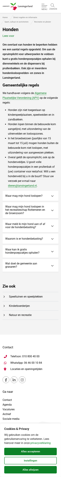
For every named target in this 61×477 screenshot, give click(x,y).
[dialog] (30, 450)
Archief (7, 414)
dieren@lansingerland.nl (22, 185)
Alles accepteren (30, 451)
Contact (7, 400)
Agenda (7, 404)
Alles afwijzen (30, 469)
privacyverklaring (40, 443)
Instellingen (30, 460)
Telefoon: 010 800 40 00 (24, 356)
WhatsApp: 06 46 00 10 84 (26, 362)
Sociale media (11, 418)
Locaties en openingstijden (26, 369)
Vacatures (9, 409)
